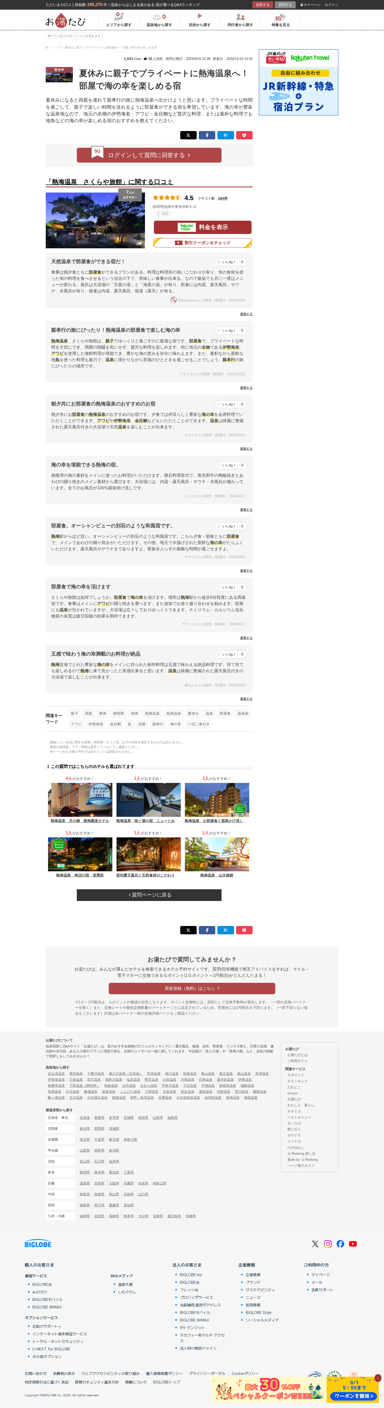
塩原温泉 (133, 1080)
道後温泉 (108, 1092)
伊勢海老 (96, 724)
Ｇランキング (297, 1081)
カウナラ (294, 1135)
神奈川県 (130, 1139)
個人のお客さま (39, 1265)
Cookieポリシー (245, 1373)
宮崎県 (158, 1216)
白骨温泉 (169, 1080)
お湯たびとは (297, 1055)
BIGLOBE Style (259, 1312)
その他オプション (47, 1356)
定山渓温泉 (56, 1074)
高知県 (129, 1205)
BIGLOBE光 (42, 1284)
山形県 (158, 1118)
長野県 (99, 1150)
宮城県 (129, 1118)
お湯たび (294, 1099)
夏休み (193, 713)
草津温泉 (262, 1074)
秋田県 (143, 1118)
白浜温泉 (72, 1092)
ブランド (253, 1282)
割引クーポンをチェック (208, 242)
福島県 (172, 1118)
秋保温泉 (190, 1074)
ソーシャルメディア (262, 1320)
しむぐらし (127, 1291)
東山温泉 (208, 1074)
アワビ (76, 724)
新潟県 (114, 1150)
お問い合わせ (36, 1373)
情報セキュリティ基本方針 (97, 1382)
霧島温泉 (259, 1092)
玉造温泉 (169, 1092)
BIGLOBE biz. (191, 1274)
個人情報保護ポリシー (164, 1373)
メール (316, 1282)
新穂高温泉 (227, 1086)
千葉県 (99, 1139)
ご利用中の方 (316, 1265)
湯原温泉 (205, 1092)
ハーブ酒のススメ (301, 1166)
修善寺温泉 (56, 1086)
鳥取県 (85, 1194)
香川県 (99, 1205)
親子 (74, 713)
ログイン (331, 5)
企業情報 (246, 1265)
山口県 (143, 1194)
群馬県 (99, 1129)
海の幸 (175, 724)
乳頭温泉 (154, 1074)
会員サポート (322, 1289)
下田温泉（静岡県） (84, 1086)
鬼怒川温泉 (113, 1080)
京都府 (99, 1183)
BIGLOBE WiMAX (47, 1307)
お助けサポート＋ (47, 1326)
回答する (263, 5)
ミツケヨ (294, 1141)
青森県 (99, 1118)
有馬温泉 (54, 1092)
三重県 (129, 1172)
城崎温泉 (247, 1086)
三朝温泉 (151, 1092)
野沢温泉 (151, 1080)
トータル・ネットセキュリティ (58, 1341)
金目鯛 (115, 724)
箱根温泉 (119, 1098)
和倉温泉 (111, 1086)
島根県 (99, 1194)
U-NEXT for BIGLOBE (51, 1348)
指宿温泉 (251, 1098)
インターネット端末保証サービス (59, 1333)
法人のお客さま (187, 1265)
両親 (88, 713)
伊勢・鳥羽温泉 (142, 1098)
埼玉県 (85, 1139)
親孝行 (157, 724)
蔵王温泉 (226, 1074)
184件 (223, 198)
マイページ (312, 5)
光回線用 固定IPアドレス (200, 1304)
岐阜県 (99, 1172)
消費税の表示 (64, 1373)
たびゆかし (295, 1148)
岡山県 (114, 1194)
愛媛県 (114, 1205)
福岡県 (85, 1216)
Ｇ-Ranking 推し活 (301, 1154)
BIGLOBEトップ (166, 1382)
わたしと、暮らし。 (302, 1105)
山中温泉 (129, 1086)
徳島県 (85, 1205)
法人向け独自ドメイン (198, 1348)
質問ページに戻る (151, 895)
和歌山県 (159, 1183)
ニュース (253, 1297)
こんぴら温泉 (130, 1092)
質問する (285, 5)
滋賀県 (85, 1183)
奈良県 (143, 1183)
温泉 (209, 713)
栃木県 (85, 1129)
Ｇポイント (295, 1075)
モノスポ (294, 1123)
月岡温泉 (187, 1080)
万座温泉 (76, 1080)
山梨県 (85, 1150)
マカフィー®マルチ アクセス (202, 1337)
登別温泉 (76, 1074)
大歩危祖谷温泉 (188, 1098)
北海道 (85, 1118)
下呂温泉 (190, 1086)
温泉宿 (242, 713)
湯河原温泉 (225, 1080)
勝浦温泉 (90, 1092)
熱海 (134, 713)
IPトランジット (192, 1327)
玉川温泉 (76, 1098)
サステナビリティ (260, 1289)
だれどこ (294, 1087)
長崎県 (114, 1216)
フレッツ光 (189, 1289)
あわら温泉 (148, 1086)
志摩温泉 (165, 1098)
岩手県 (114, 1118)
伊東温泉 (245, 1080)
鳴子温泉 (172, 1074)
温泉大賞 (125, 1284)
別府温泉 (223, 1092)
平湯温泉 (208, 1086)
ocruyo (292, 1093)
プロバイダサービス (196, 1297)
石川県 (99, 1161)
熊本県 (129, 1216)
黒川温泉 (241, 1092)
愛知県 (114, 1172)
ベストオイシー (299, 1117)
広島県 (129, 1194)
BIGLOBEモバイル (47, 1299)
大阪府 (114, 1183)
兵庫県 (129, 1183)
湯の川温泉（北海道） (126, 1074)
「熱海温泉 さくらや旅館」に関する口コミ (109, 181)
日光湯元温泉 (97, 1098)
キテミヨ (294, 1111)
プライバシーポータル (207, 1373)
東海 (102, 713)
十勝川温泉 (95, 1074)
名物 (142, 724)
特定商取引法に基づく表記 (47, 1382)
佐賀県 (99, 1216)
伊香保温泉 (56, 1080)
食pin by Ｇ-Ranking (302, 1160)
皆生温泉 (187, 1092)
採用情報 (253, 1304)
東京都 (114, 1139)
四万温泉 (94, 1080)
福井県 (114, 1161)
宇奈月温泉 (170, 1086)
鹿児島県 (174, 1216)
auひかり (40, 1291)
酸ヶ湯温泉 (56, 1098)
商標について (136, 1382)
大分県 (143, 1216)
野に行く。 (295, 1129)
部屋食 (225, 713)
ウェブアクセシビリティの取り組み (110, 1373)
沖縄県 (190, 1216)
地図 (164, 213)
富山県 (85, 1161)
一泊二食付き (199, 724)
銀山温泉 (244, 1074)
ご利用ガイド (297, 1061)
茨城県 (114, 1129)
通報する (246, 314)
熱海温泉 (152, 713)
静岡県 (118, 713)
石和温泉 (205, 1080)
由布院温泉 (213, 1098)
